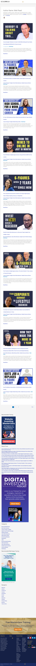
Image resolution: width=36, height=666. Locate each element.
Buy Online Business (16, 236)
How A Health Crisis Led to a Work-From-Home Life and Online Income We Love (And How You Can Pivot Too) (18, 644)
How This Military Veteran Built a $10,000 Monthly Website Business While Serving (17, 470)
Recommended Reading (6, 541)
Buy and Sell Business (7, 236)
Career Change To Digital (8, 82)
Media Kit (3, 597)
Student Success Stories (26, 82)
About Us (3, 587)
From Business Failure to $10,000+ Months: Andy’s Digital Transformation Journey (17, 453)
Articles (3, 589)
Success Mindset (5, 547)
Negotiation (4, 538)
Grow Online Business (7, 352)
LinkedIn (24, 14)
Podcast (3, 599)
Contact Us (4, 590)
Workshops (4, 548)
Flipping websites (5, 532)
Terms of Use (4, 603)
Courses (3, 592)
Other (3, 539)
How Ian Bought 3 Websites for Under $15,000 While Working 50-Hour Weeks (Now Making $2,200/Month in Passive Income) (17, 452)
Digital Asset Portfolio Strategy (26, 236)
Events (3, 594)
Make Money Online (17, 121)
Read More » (5, 53)
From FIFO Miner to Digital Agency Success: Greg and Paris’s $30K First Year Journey (17, 456)
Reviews (3, 602)
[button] (23, 2)
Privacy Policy (4, 600)
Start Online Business (17, 82)
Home (3, 596)
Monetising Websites (6, 536)
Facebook (8, 15)
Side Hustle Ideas (5, 542)
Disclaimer (4, 593)
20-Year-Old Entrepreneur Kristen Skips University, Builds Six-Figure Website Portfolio (18, 455)
